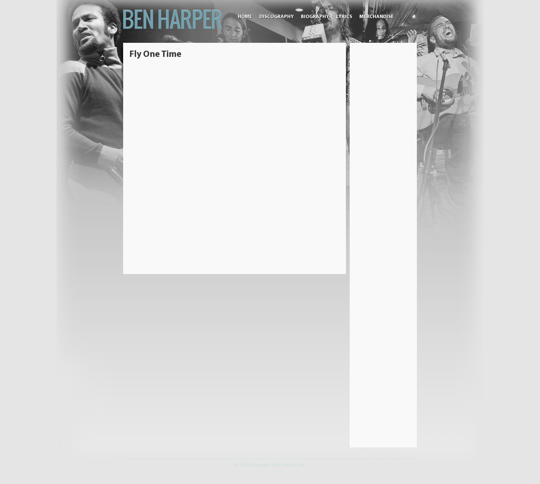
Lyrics (344, 16)
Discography (276, 16)
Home (245, 16)
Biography (315, 16)
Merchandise (376, 16)
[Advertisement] (383, 143)
